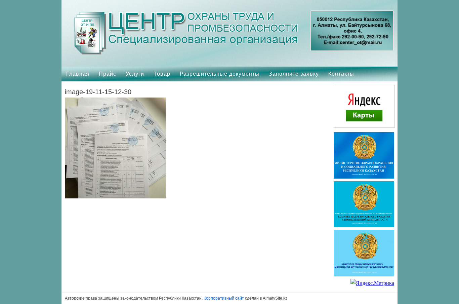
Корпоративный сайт (224, 298)
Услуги (135, 74)
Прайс (107, 74)
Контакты (341, 74)
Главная (77, 74)
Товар (162, 74)
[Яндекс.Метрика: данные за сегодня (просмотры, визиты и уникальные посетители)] (372, 283)
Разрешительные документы (219, 74)
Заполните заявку (294, 74)
